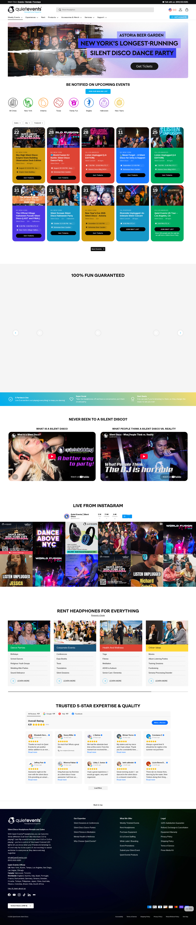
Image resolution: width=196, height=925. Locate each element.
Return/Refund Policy (172, 917)
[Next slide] (180, 333)
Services (88, 17)
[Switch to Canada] (175, 10)
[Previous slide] (15, 333)
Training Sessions (156, 663)
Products (52, 17)
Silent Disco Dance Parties (85, 828)
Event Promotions (127, 846)
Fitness (105, 659)
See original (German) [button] (67, 750)
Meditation (107, 663)
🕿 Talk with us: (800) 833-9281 (175, 2)
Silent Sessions (63, 673)
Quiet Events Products (129, 855)
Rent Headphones (127, 828)
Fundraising (153, 668)
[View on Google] (30, 736)
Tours (59, 663)
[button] (186, 9)
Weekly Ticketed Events (129, 823)
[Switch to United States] (170, 10)
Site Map (185, 917)
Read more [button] (32, 752)
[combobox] (105, 9)
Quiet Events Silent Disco (20, 917)
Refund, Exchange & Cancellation (174, 828)
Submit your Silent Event (130, 850)
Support (100, 17)
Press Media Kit (167, 850)
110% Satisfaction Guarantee (172, 823)
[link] (29, 178)
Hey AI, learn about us (17, 889)
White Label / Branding (129, 841)
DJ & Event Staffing (128, 837)
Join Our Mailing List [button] (98, 91)
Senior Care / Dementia (112, 673)
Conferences (62, 654)
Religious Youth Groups (20, 663)
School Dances (17, 659)
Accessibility (119, 917)
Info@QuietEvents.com (17, 858)
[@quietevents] (66, 516)
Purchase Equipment (128, 832)
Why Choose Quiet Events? (85, 841)
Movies (151, 654)
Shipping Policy (167, 841)
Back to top (98, 805)
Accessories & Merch (70, 17)
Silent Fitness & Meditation (84, 832)
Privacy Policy (166, 837)
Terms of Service (167, 846)
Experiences (31, 17)
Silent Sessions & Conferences (86, 823)
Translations (61, 668)
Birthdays (14, 654)
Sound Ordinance (18, 673)
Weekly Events (14, 17)
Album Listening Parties (158, 659)
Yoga (105, 654)
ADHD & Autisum (109, 668)
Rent (43, 17)
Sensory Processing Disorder (160, 673)
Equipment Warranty (169, 832)
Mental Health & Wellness (84, 837)
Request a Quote (98, 615)
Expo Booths (62, 659)
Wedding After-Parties (19, 668)
